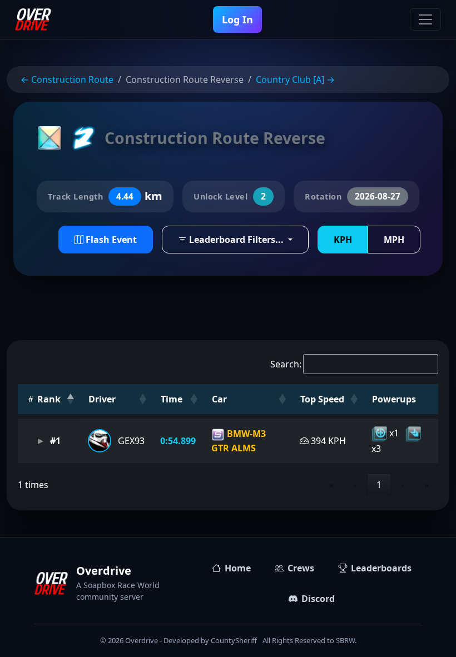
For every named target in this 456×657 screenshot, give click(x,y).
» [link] (426, 485)
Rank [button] (48, 399)
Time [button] (171, 399)
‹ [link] (355, 485)
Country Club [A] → (295, 79)
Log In (237, 19)
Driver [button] (102, 399)
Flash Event (110, 239)
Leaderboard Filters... (236, 239)
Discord (318, 599)
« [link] (331, 485)
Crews (301, 568)
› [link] (403, 485)
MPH (394, 239)
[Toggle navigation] (425, 19)
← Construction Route (67, 79)
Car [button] (219, 399)
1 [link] (378, 485)
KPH (343, 239)
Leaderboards (381, 568)
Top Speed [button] (322, 399)
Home (238, 568)
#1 (54, 441)
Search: (285, 364)
